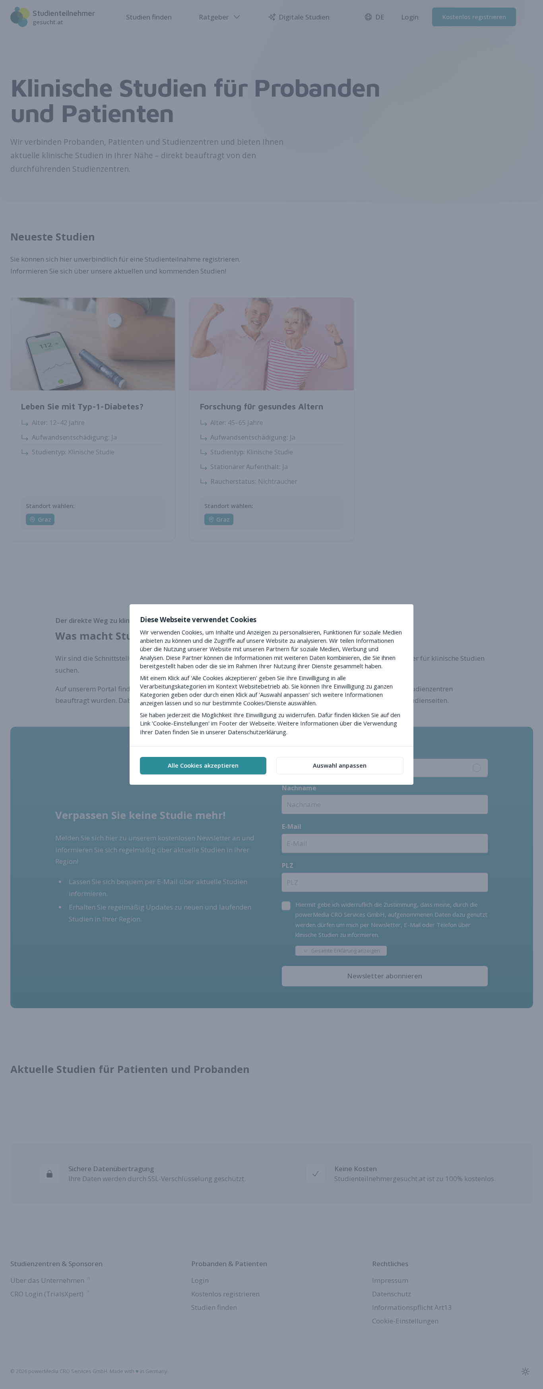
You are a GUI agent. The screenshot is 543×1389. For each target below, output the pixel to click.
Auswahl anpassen (340, 765)
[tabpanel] (271, 675)
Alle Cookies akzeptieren (203, 765)
